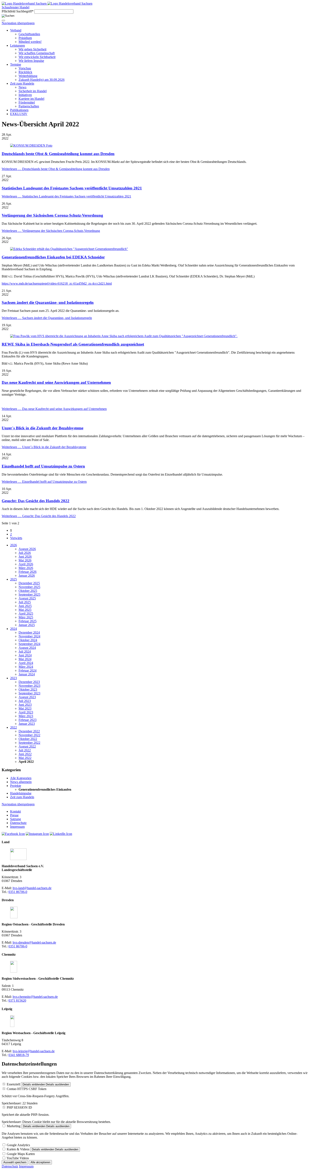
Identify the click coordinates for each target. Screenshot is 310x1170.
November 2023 (29, 685)
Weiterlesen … (56, 169)
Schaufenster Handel (15, 7)
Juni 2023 (25, 704)
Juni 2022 (25, 754)
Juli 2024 (25, 651)
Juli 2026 (25, 553)
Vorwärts (16, 538)
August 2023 (27, 697)
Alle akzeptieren (40, 1162)
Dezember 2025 (29, 583)
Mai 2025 (25, 609)
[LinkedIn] (61, 834)
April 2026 (26, 564)
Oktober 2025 (28, 590)
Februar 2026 (27, 572)
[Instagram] (37, 834)
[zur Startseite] (24, 3)
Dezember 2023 (29, 682)
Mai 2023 (25, 708)
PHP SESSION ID (19, 1107)
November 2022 (29, 735)
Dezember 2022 (29, 731)
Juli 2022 (25, 750)
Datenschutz (10, 1166)
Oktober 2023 (28, 689)
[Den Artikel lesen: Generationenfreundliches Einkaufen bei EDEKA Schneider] (69, 249)
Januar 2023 (27, 723)
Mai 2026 (25, 560)
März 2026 (26, 568)
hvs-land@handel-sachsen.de (32, 888)
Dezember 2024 (29, 632)
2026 (13, 545)
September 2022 (29, 742)
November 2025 (29, 587)
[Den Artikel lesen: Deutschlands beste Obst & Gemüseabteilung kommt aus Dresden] (31, 145)
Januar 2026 (27, 575)
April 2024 (26, 663)
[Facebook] (13, 834)
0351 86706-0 (17, 892)
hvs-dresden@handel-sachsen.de (34, 942)
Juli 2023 (25, 701)
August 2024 (27, 647)
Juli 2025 (25, 602)
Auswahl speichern (14, 1162)
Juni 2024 (25, 655)
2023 (13, 678)
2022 (13, 727)
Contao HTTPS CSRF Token (26, 1089)
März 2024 (26, 666)
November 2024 (29, 636)
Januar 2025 (27, 625)
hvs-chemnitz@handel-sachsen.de (35, 996)
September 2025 (29, 594)
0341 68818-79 (18, 1055)
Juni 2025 (25, 606)
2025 (13, 579)
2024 (13, 628)
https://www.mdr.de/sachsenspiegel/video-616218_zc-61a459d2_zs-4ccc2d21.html (57, 283)
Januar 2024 (27, 674)
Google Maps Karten (21, 1154)
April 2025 (26, 613)
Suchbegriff (18, 11)
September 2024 (29, 644)
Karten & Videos (18, 1149)
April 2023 (26, 712)
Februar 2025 (27, 621)
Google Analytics (18, 1145)
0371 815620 (17, 1000)
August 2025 (27, 598)
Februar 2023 (27, 720)
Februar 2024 (27, 670)
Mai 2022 (25, 758)
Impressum (26, 1166)
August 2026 (27, 549)
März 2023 (26, 716)
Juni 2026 (25, 556)
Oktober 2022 (28, 739)
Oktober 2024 (28, 640)
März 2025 (26, 617)
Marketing (13, 1126)
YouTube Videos (18, 1158)
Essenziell (13, 1084)
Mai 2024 (25, 659)
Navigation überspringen (18, 23)
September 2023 (29, 693)
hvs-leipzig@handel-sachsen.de (34, 1051)
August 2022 (27, 746)
